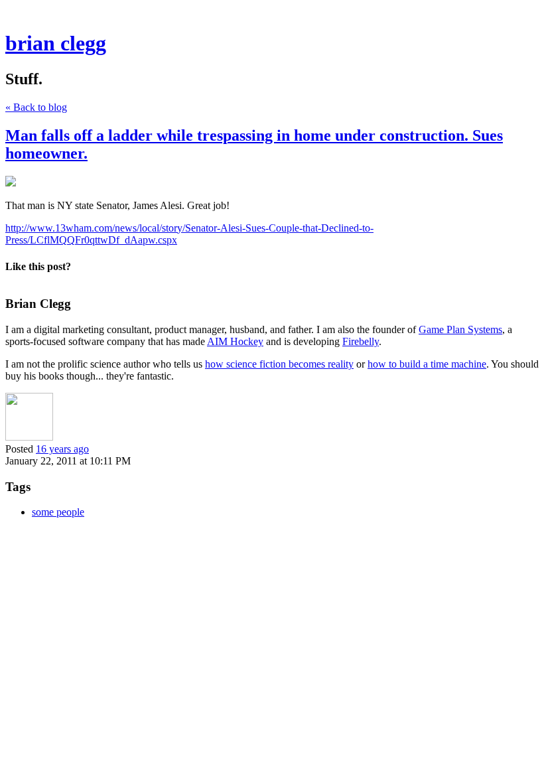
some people (58, 512)
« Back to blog (36, 107)
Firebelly (360, 341)
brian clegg (55, 43)
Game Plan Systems (460, 329)
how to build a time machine (427, 364)
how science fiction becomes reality (279, 364)
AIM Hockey (235, 341)
